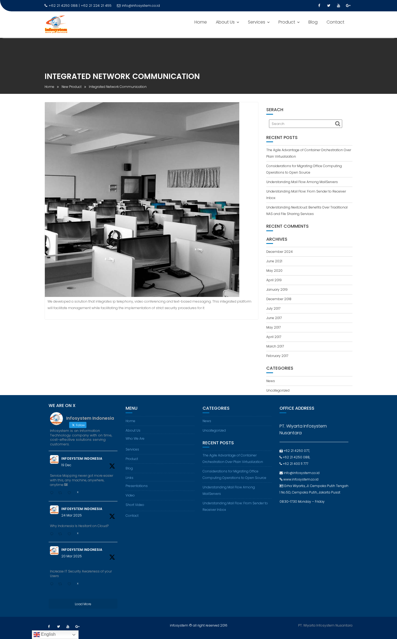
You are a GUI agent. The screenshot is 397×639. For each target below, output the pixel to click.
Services (256, 22)
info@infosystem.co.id (141, 5)
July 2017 (273, 308)
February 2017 (277, 355)
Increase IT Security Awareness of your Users (81, 573)
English (48, 634)
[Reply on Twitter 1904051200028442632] (53, 534)
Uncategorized (278, 390)
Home (200, 22)
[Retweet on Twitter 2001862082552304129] (61, 493)
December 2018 (278, 299)
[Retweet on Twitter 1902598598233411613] (61, 584)
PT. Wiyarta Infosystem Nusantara (325, 625)
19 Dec (66, 465)
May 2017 (273, 327)
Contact (335, 22)
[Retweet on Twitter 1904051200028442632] (61, 534)
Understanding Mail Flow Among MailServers (302, 182)
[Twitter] (328, 5)
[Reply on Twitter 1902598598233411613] (53, 584)
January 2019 (277, 289)
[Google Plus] (348, 5)
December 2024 (279, 251)
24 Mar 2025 (71, 515)
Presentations (137, 486)
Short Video (135, 504)
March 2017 (275, 346)
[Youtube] (338, 5)
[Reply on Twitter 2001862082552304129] (53, 493)
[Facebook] (319, 5)
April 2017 (273, 337)
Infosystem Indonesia (81, 458)
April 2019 (274, 280)
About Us (225, 22)
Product (286, 22)
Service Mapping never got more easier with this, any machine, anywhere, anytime (81, 480)
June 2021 (274, 261)
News (270, 381)
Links (129, 477)
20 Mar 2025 (71, 556)
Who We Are (135, 438)
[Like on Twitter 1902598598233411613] (70, 584)
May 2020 (274, 270)
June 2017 (274, 318)
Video (130, 495)
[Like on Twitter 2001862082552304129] (70, 493)
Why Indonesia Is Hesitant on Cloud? (79, 526)
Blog (313, 22)
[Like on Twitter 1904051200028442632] (70, 534)
